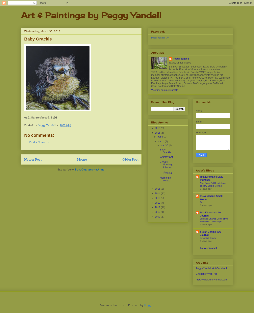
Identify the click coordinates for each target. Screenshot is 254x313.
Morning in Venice (165, 179)
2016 (158, 132)
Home (82, 159)
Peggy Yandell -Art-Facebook (211, 268)
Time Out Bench (208, 238)
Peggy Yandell (181, 58)
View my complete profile (164, 90)
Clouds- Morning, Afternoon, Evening (166, 167)
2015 (158, 188)
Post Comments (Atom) (90, 169)
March (161, 141)
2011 (158, 207)
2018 (158, 128)
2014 (158, 193)
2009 (158, 216)
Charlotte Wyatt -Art (206, 274)
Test (202, 202)
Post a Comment (40, 142)
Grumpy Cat (166, 157)
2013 (158, 198)
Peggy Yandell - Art (160, 38)
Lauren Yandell (208, 248)
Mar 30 (165, 145)
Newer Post (33, 159)
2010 (158, 212)
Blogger (149, 305)
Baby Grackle (165, 151)
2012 (158, 202)
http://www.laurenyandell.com (211, 279)
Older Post (130, 159)
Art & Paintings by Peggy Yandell (91, 15)
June (161, 136)
